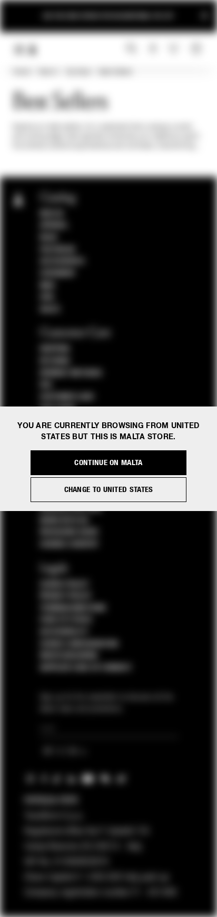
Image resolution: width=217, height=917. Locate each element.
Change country (69, 544)
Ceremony (57, 273)
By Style (78, 72)
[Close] (204, 16)
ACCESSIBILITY (64, 632)
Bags (48, 237)
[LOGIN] (153, 49)
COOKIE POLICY (64, 584)
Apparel (54, 225)
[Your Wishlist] (174, 48)
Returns (55, 361)
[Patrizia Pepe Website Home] (32, 50)
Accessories (62, 261)
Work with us (64, 520)
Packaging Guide (69, 532)
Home (21, 72)
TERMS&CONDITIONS (73, 608)
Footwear (57, 249)
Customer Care (67, 397)
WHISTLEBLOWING (69, 655)
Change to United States (108, 490)
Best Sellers (115, 72)
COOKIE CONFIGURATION (79, 644)
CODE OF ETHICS (66, 619)
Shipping (55, 349)
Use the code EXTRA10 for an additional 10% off (108, 16)
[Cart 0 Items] (197, 49)
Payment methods (71, 373)
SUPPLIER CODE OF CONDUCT (86, 668)
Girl (47, 297)
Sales (50, 309)
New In (48, 72)
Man (47, 285)
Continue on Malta (108, 463)
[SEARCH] (131, 49)
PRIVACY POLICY (66, 596)
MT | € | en (62, 752)
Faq (46, 385)
